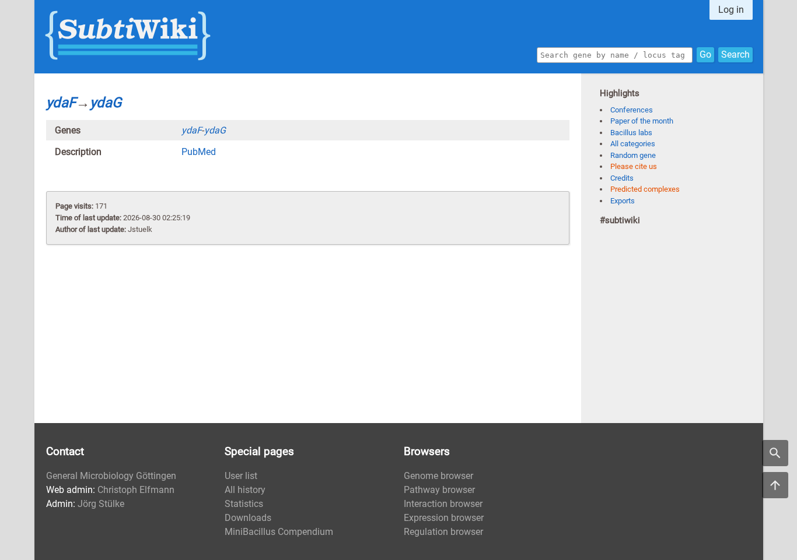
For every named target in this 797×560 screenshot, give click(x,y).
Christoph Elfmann (135, 489)
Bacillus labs (631, 132)
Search (735, 54)
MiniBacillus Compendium (279, 531)
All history (245, 489)
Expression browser (444, 517)
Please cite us (633, 166)
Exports (622, 200)
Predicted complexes (645, 189)
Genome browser (438, 475)
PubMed (198, 151)
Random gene (633, 155)
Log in (731, 9)
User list (241, 475)
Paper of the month (641, 121)
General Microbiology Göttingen (111, 475)
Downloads (248, 517)
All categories (632, 143)
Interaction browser (443, 503)
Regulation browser (443, 531)
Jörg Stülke (101, 503)
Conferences (631, 109)
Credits (622, 178)
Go (705, 54)
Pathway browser (439, 489)
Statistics (244, 503)
